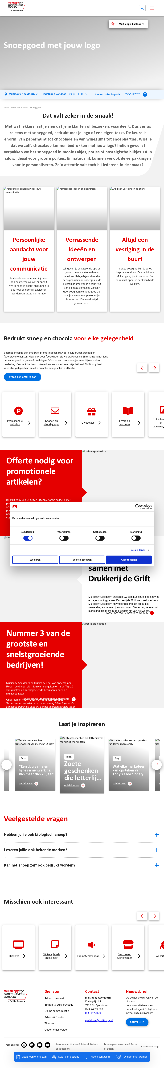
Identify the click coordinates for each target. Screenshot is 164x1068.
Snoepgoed (35, 108)
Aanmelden (137, 1022)
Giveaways (88, 422)
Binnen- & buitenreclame (59, 1004)
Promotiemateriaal (88, 956)
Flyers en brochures (124, 423)
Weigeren (35, 559)
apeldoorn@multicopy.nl (99, 1020)
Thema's (49, 1023)
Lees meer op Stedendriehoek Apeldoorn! (46, 699)
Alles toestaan (129, 559)
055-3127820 (132, 94)
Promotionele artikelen (15, 423)
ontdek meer (26, 783)
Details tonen (138, 550)
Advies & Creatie (54, 1017)
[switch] (64, 538)
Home (6, 108)
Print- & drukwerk (20, 108)
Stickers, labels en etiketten (51, 956)
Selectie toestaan (82, 559)
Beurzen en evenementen (124, 956)
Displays (14, 956)
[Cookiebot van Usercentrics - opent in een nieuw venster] (138, 506)
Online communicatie (57, 1011)
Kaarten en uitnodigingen (51, 423)
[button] (152, 8)
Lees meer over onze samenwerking (127, 612)
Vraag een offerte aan (22, 376)
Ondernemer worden (56, 1029)
